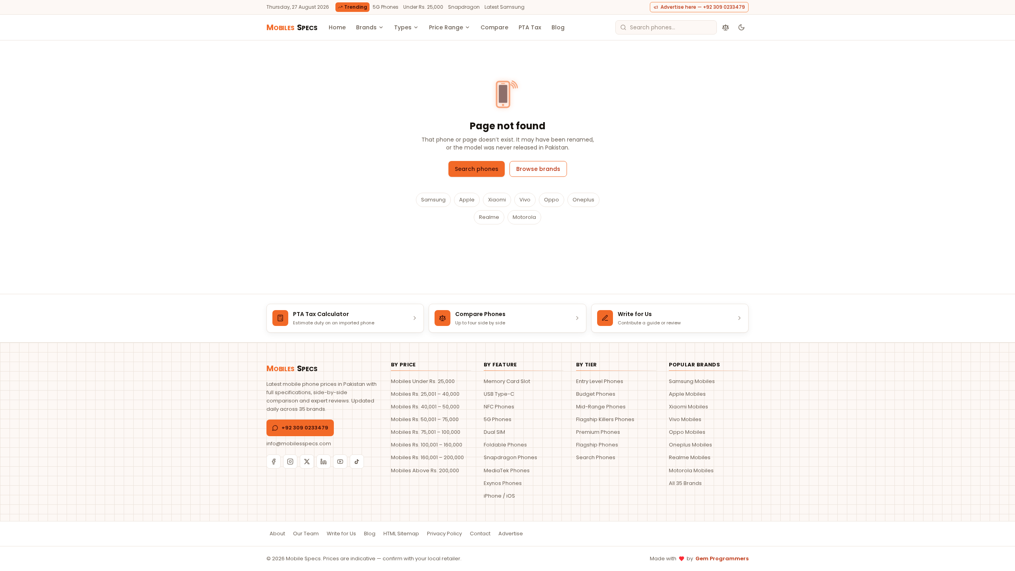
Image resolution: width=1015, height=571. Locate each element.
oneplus (583, 199)
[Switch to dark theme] (741, 27)
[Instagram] (290, 461)
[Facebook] (273, 461)
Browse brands (538, 169)
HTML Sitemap (401, 533)
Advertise (510, 533)
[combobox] (666, 27)
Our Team (306, 533)
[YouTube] (340, 461)
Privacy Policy (444, 533)
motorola (524, 217)
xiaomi (497, 199)
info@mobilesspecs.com (298, 443)
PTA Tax (530, 27)
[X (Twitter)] (307, 461)
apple (467, 199)
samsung (433, 199)
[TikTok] (357, 461)
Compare (494, 27)
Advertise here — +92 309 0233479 (703, 7)
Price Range (446, 27)
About (277, 533)
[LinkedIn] (323, 461)
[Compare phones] (725, 27)
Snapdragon (464, 7)
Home (337, 27)
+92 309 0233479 (305, 427)
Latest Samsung (505, 7)
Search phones (476, 169)
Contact (480, 533)
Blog (558, 27)
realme (489, 217)
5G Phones (385, 7)
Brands (366, 27)
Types (403, 27)
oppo (551, 199)
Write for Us (341, 533)
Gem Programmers (722, 558)
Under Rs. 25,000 (423, 7)
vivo (524, 199)
